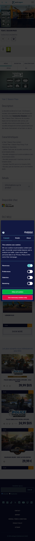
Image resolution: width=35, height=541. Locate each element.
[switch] (30, 271)
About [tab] (29, 238)
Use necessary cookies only (17, 297)
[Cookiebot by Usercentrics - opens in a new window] (25, 232)
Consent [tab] (6, 238)
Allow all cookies (17, 292)
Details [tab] (17, 238)
